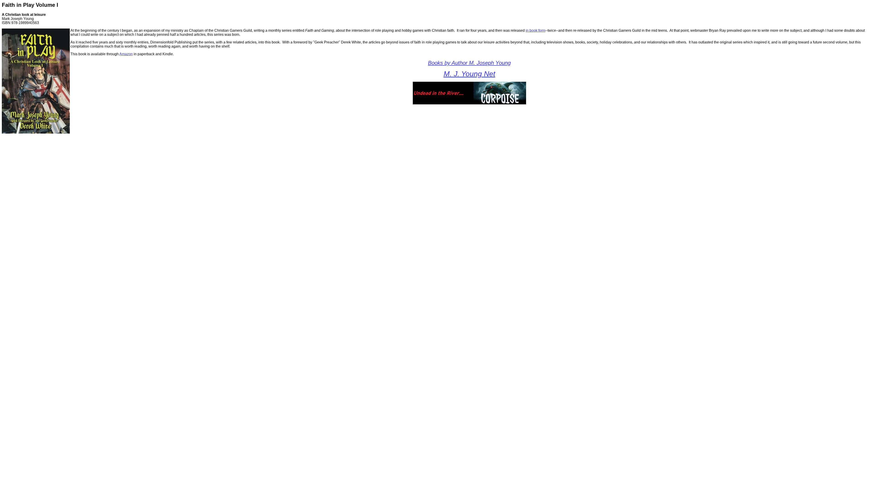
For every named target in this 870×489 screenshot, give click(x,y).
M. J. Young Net (469, 74)
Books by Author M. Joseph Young (469, 63)
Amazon (126, 54)
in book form (535, 30)
